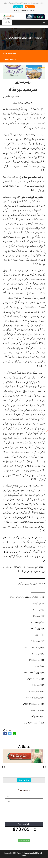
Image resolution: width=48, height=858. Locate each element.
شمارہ (5, 22)
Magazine (12, 53)
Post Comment (24, 841)
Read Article (24, 780)
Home (5, 53)
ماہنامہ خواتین (18, 7)
